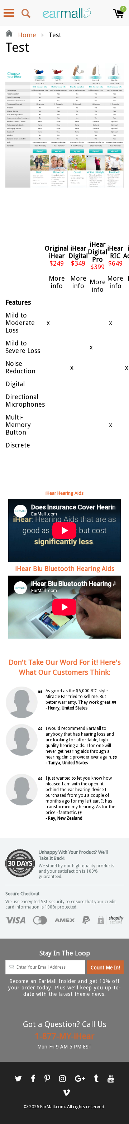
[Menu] (9, 12)
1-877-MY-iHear (65, 1036)
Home (26, 35)
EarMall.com (52, 1106)
